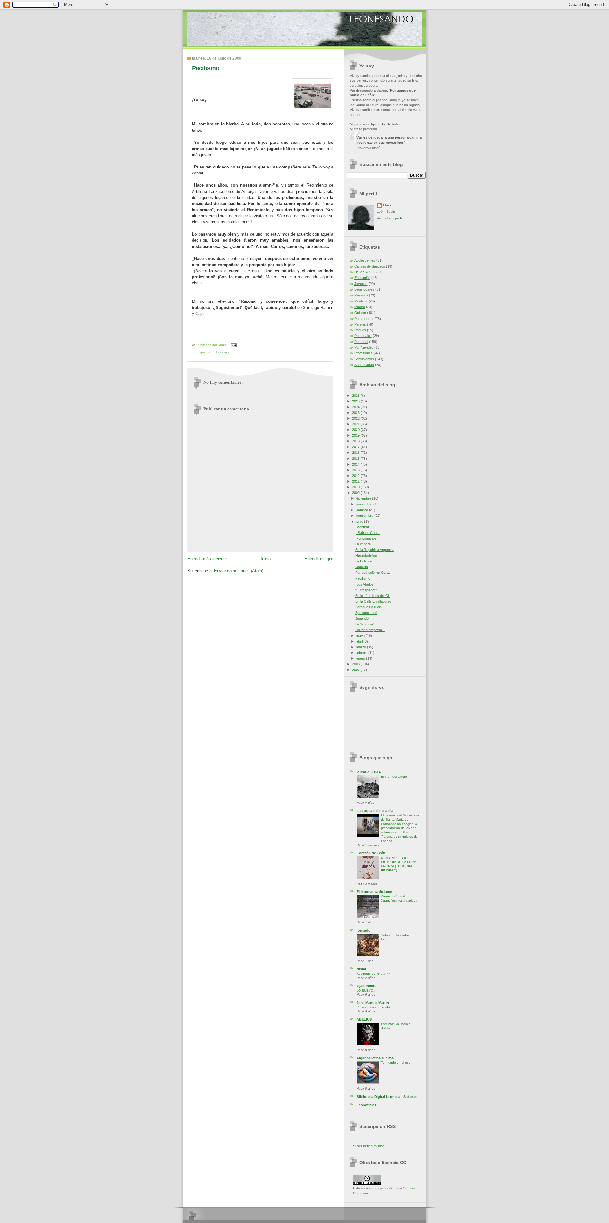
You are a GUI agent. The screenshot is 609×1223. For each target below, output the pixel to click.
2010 (356, 487)
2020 (356, 430)
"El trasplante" (366, 590)
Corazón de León (371, 853)
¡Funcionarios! (366, 538)
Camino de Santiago (369, 266)
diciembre (364, 498)
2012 (356, 476)
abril (359, 641)
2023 (356, 413)
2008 (356, 664)
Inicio (266, 558)
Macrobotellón (366, 555)
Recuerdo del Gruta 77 (373, 973)
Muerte (359, 307)
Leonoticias (366, 1105)
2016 (356, 452)
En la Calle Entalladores (373, 601)
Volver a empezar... (370, 630)
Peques (360, 330)
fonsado (363, 930)
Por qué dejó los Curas (372, 572)
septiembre (365, 515)
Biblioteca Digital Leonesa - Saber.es (387, 1097)
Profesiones (363, 353)
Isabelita (361, 567)
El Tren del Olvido (394, 776)
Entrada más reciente (207, 558)
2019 (356, 435)
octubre (362, 510)
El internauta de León (374, 892)
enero (361, 658)
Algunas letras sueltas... (376, 1058)
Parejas (360, 324)
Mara (387, 205)
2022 (356, 418)
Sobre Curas (364, 365)
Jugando (362, 618)
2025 (356, 401)
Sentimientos (364, 359)
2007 (356, 670)
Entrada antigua (318, 558)
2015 (356, 458)
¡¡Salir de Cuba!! (367, 533)
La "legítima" (364, 624)
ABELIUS (364, 1019)
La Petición (363, 561)
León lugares (364, 289)
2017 (356, 447)
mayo (361, 635)
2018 (356, 441)
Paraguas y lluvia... (369, 607)
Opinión (360, 312)
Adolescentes (364, 260)
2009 (356, 493)
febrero (362, 653)
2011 (356, 481)
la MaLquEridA (369, 772)
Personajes (363, 336)
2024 (356, 407)
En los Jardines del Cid (372, 596)
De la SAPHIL (364, 272)
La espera (363, 544)
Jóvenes (361, 284)
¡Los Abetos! (365, 584)
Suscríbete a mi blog (368, 1146)
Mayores (361, 295)
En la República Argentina (374, 550)
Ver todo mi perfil (389, 218)
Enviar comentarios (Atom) (238, 570)
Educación (221, 352)
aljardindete (366, 986)
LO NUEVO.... (367, 990)
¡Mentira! (362, 527)
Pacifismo (205, 68)
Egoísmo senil (366, 613)
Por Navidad (363, 347)
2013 (356, 470)
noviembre (364, 504)
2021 (356, 424)
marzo (361, 647)
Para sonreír (364, 318)
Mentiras (361, 301)
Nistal (361, 969)
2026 (356, 395)
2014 (356, 464)
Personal (361, 342)
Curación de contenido (373, 1007)
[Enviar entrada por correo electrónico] (233, 345)
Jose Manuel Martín (373, 1002)
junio (360, 521)
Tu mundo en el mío (395, 1062)
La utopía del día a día (375, 811)
